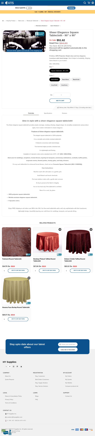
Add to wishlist (29, 229)
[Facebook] (10, 366)
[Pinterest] (17, 366)
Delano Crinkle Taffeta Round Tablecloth (74, 260)
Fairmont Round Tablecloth (12, 259)
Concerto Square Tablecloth (62, 164)
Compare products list (71, 386)
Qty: (51, 95)
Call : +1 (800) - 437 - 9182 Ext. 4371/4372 (47, 12)
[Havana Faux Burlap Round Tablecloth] (16, 290)
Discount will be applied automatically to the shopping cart (24, 50)
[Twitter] (6, 366)
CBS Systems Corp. (14, 431)
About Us (7, 376)
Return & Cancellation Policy (13, 396)
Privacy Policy (9, 399)
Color (51, 75)
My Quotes (68, 379)
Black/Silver (65, 79)
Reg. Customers (40, 376)
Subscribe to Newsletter (68, 349)
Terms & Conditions (11, 403)
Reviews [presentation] (64, 113)
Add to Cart (60, 100)
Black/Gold (76, 79)
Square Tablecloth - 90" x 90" (59, 70)
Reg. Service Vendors (41, 386)
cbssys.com (12, 432)
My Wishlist (68, 383)
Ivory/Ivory (64, 85)
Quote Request (9, 379)
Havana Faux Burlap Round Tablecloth (16, 307)
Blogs (37, 396)
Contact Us (68, 396)
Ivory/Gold (54, 85)
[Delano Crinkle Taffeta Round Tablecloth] (78, 241)
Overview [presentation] (31, 113)
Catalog (71, 8)
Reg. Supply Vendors (41, 383)
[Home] (3, 20)
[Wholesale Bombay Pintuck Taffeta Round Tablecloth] (47, 241)
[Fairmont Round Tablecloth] (16, 241)
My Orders (68, 376)
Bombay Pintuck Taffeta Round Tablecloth (44, 260)
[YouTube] (21, 366)
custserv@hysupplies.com (14, 417)
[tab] (31, 113)
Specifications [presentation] (48, 113)
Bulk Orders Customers (42, 379)
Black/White (54, 79)
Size (50, 67)
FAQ (36, 399)
